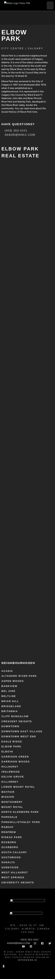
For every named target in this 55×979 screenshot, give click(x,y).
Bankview (9, 686)
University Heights (17, 882)
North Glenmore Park (20, 812)
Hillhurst (9, 766)
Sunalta (8, 862)
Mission (7, 797)
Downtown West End (18, 736)
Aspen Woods (12, 681)
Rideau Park (11, 837)
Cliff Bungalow (15, 716)
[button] (50, 5)
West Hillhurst (14, 872)
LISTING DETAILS (10, 247)
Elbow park (11, 746)
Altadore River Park (19, 676)
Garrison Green (15, 756)
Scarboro (9, 847)
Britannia (9, 711)
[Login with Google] (9, 176)
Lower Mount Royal (18, 787)
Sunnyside (10, 867)
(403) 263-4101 (24, 263)
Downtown (10, 726)
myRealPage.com (29, 651)
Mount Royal (12, 807)
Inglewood (10, 771)
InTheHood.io (27, 960)
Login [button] (28, 175)
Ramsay (7, 827)
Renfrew (8, 832)
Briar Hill (10, 701)
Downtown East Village (21, 731)
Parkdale (9, 817)
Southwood (11, 857)
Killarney (9, 781)
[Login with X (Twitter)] (15, 176)
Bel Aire (8, 691)
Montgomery (12, 802)
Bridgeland (11, 706)
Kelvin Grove (12, 776)
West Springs (12, 877)
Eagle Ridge (11, 741)
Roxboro (8, 842)
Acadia (7, 671)
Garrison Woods (15, 761)
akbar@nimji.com (25, 266)
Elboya (7, 751)
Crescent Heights (16, 721)
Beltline (8, 696)
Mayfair (8, 792)
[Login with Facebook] (3, 176)
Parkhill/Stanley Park (20, 822)
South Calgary (14, 852)
